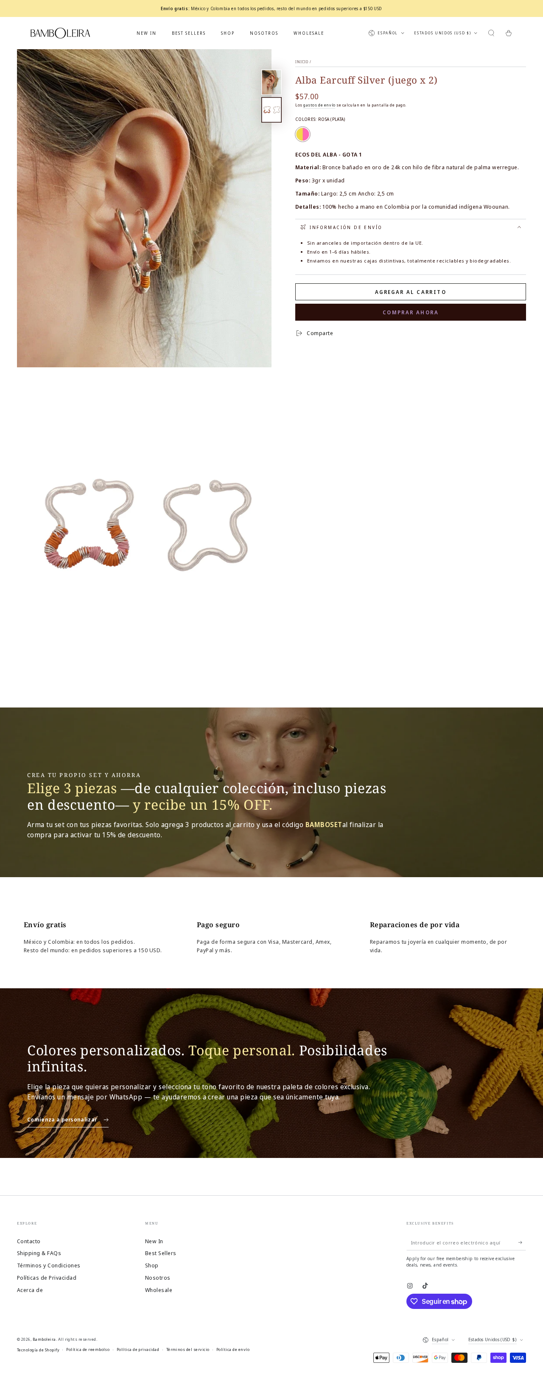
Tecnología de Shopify (38, 1350)
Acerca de (30, 1290)
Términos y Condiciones (49, 1265)
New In (154, 1241)
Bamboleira (44, 1339)
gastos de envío (319, 105)
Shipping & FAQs (39, 1253)
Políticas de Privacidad (46, 1277)
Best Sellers (160, 1253)
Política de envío (232, 1349)
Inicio (301, 61)
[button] (491, 32)
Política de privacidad (138, 1349)
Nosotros (158, 1277)
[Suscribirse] (522, 1242)
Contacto (29, 1241)
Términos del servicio (188, 1349)
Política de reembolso (87, 1349)
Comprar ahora (411, 312)
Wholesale (158, 1290)
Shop (152, 1265)
